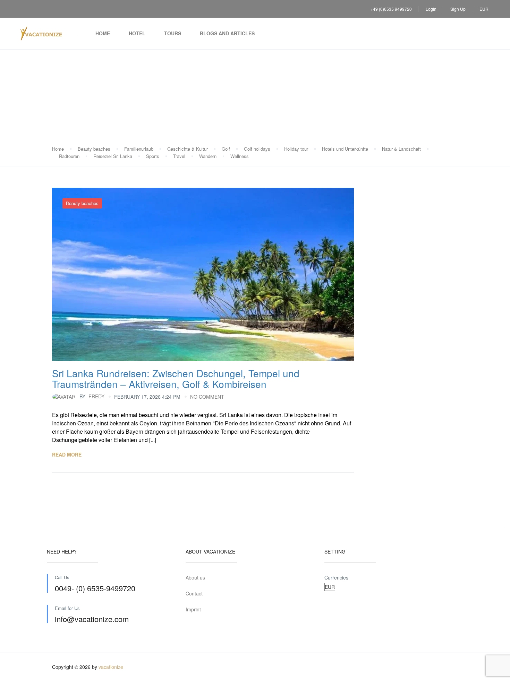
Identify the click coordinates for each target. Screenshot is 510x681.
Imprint (193, 609)
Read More (67, 454)
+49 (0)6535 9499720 (391, 9)
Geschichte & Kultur (187, 148)
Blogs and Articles (227, 33)
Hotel (137, 33)
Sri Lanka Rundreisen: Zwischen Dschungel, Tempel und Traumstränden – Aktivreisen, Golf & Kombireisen (175, 378)
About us (195, 577)
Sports (152, 156)
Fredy (91, 396)
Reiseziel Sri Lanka (112, 156)
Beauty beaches (94, 148)
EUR (484, 9)
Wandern (207, 156)
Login (431, 9)
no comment (207, 396)
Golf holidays (257, 148)
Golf (226, 148)
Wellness (239, 156)
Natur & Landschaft (401, 148)
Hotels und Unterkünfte (345, 148)
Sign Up (458, 9)
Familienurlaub (138, 148)
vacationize (111, 666)
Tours (172, 33)
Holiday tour (296, 148)
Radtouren (69, 156)
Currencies (336, 577)
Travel (179, 156)
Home (102, 33)
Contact (194, 593)
